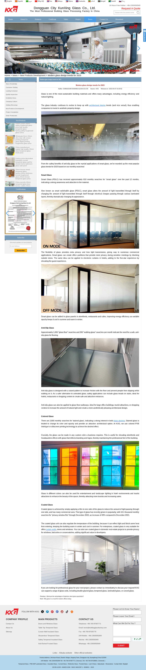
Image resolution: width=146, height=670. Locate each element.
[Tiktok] (67, 611)
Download (119, 19)
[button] (69, 72)
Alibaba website (65, 653)
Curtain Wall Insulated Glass (48, 632)
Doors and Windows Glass (47, 624)
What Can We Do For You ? (124, 623)
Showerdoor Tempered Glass (48, 636)
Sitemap (9, 632)
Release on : (105, 89)
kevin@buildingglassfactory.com (95, 628)
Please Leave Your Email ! (123, 616)
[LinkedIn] (47, 611)
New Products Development (32, 75)
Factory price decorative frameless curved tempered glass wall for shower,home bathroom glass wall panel (24, 152)
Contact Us (104, 19)
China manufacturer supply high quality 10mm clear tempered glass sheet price (24, 140)
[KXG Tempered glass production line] (73, 73)
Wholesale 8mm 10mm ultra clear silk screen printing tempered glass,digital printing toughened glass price (23, 130)
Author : (60, 89)
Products (38, 19)
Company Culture (11, 101)
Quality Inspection (11, 94)
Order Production (11, 115)
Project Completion (12, 112)
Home (10, 19)
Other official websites (83, 653)
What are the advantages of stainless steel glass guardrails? (65, 596)
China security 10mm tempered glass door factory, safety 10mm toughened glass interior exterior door (24, 176)
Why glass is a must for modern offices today (57, 599)
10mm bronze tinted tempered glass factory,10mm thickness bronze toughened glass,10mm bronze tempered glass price (23, 164)
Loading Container (12, 91)
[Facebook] (57, 611)
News (90, 19)
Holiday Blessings (12, 105)
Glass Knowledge (11, 84)
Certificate (52, 19)
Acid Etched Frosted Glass (47, 643)
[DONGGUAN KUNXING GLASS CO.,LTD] (11, 12)
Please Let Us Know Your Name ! (126, 609)
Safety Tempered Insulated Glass (50, 640)
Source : (93, 89)
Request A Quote (130, 8)
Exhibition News (11, 98)
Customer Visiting (11, 87)
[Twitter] (42, 611)
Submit (121, 646)
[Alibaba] (72, 611)
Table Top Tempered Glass (48, 628)
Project (78, 19)
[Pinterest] (52, 611)
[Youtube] (62, 611)
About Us (23, 19)
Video (66, 19)
